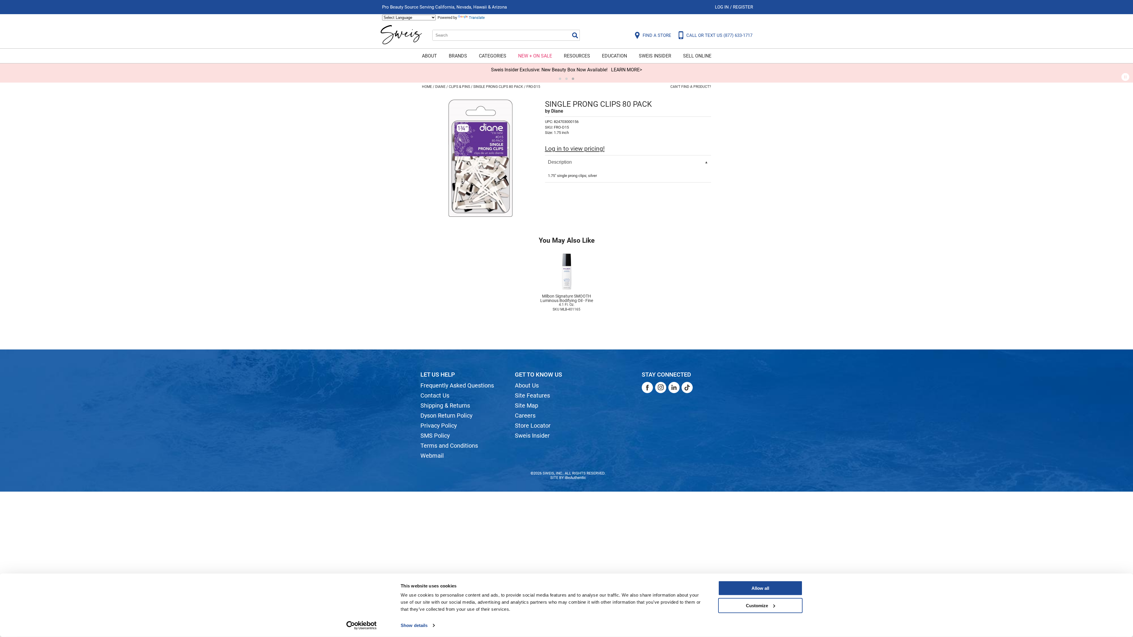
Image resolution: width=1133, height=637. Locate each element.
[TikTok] (687, 387)
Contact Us (434, 395)
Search (575, 35)
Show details (414, 625)
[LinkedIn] (674, 387)
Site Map (526, 405)
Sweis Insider (655, 56)
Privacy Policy (438, 425)
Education (614, 56)
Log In (722, 7)
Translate (477, 17)
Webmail (432, 455)
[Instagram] (660, 387)
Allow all (760, 588)
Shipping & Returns (445, 405)
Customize (757, 605)
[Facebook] (647, 387)
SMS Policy (435, 435)
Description (560, 162)
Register (743, 7)
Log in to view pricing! (575, 148)
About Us (527, 385)
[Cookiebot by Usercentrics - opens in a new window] (361, 625)
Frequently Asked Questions (457, 385)
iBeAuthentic (575, 477)
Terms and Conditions (449, 445)
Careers (525, 415)
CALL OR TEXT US (719, 35)
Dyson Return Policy (446, 415)
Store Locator (533, 425)
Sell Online (697, 56)
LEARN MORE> (626, 70)
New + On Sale (535, 56)
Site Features (532, 395)
